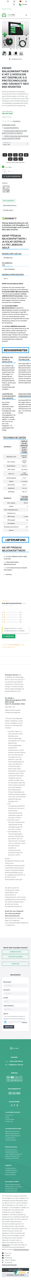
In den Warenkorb (13, 176)
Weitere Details (9, 205)
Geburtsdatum (8, 1006)
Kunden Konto (15, 952)
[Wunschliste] (14, 4)
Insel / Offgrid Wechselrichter (13, 1154)
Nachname (7, 982)
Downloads (8, 210)
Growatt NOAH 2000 (11, 1189)
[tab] (9, 200)
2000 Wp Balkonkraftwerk (12, 1184)
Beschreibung (8, 200)
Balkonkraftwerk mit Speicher (13, 1186)
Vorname (6, 990)
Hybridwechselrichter (11, 1152)
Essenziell (8, 1253)
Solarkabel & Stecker (11, 1170)
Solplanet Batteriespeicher (13, 1135)
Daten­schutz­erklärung (21, 1249)
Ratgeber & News (6, 9)
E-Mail (5, 998)
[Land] (20, 1)
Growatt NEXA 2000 (11, 1191)
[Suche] (26, 1)
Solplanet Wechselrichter (12, 1156)
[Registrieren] (14, 1)
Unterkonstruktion (10, 1168)
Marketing (8, 1258)
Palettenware (9, 1121)
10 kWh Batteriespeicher (12, 1133)
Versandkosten (16, 121)
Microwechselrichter (11, 1150)
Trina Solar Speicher (10, 1140)
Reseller (15, 964)
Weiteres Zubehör (10, 1174)
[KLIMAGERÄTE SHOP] (17, 1105)
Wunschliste (16, 59)
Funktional (8, 1262)
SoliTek (7, 1117)
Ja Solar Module (9, 1119)
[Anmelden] (8, 1)
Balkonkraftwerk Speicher (12, 1131)
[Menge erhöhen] (8, 171)
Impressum (6, 1245)
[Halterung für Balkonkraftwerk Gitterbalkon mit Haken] (6, 189)
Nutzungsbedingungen (24, 1022)
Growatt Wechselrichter (12, 1158)
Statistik (7, 1255)
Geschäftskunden (15, 957)
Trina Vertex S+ (9, 1115)
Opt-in (5, 1014)
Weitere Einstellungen (9, 1265)
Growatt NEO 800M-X (11, 128)
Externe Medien (10, 1260)
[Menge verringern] (11, 171)
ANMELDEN (9, 1027)
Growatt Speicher (10, 1138)
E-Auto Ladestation (10, 1172)
